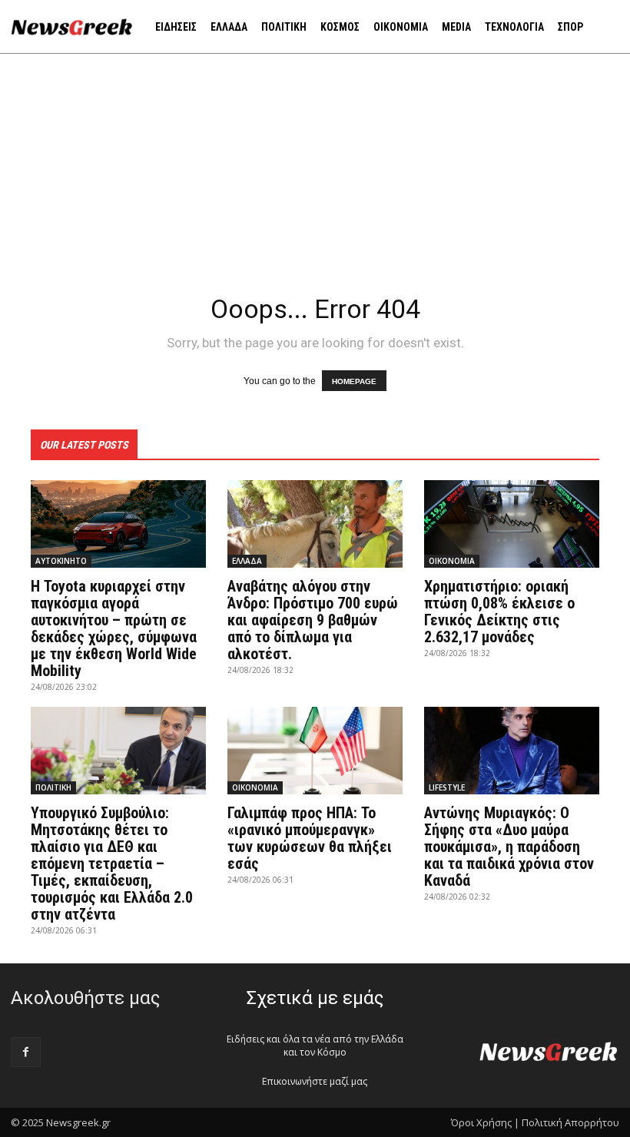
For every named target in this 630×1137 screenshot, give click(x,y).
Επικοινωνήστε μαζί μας (314, 1081)
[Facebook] (26, 1052)
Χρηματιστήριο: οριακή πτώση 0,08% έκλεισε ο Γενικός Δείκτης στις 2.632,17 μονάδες (499, 611)
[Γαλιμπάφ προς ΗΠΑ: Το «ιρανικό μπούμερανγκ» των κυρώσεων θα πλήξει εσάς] (315, 750)
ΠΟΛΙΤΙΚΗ (53, 787)
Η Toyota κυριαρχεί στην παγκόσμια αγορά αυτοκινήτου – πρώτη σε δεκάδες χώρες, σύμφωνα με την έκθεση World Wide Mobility (114, 628)
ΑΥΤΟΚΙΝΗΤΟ (61, 560)
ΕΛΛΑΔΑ (247, 560)
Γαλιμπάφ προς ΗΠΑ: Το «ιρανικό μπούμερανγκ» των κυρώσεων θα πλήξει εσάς (309, 838)
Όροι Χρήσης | (485, 1122)
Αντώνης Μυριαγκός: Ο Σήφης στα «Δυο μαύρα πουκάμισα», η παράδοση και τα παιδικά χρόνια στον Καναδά (509, 847)
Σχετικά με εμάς (315, 998)
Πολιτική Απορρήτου (570, 1122)
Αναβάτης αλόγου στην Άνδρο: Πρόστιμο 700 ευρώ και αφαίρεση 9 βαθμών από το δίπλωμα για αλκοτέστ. (312, 620)
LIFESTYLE (447, 787)
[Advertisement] (315, 169)
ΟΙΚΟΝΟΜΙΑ (452, 560)
